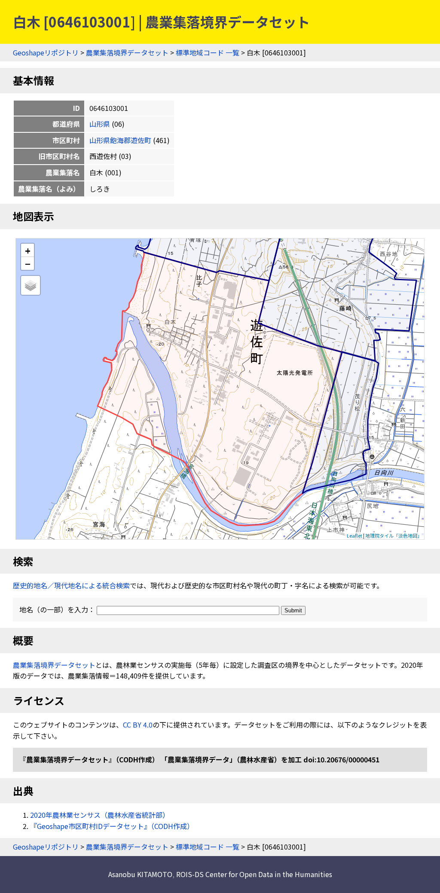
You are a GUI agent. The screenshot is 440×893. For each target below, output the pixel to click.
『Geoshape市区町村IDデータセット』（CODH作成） (112, 826)
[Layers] (30, 285)
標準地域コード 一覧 (207, 52)
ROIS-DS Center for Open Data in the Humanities (254, 874)
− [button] (28, 263)
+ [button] (28, 250)
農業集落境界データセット (127, 52)
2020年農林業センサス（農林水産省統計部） (99, 815)
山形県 (99, 124)
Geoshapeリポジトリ (46, 52)
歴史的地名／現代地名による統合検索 (71, 585)
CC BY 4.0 (138, 724)
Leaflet (354, 535)
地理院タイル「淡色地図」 (393, 535)
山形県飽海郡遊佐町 (120, 140)
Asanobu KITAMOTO (140, 874)
